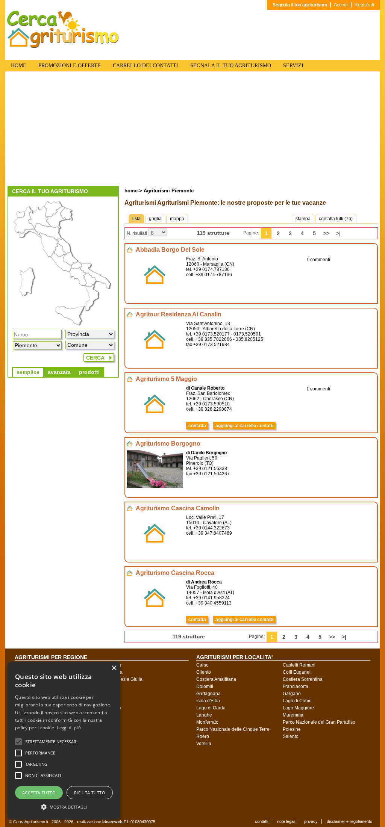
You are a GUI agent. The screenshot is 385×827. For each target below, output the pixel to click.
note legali (286, 821)
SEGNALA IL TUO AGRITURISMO (230, 65)
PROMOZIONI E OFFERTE (69, 65)
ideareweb (112, 821)
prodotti (89, 372)
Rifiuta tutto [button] (89, 792)
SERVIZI (293, 65)
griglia (155, 218)
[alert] (64, 740)
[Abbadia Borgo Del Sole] (155, 292)
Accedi (341, 5)
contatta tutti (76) (336, 218)
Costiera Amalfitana (216, 679)
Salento (291, 736)
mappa (177, 218)
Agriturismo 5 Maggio (166, 379)
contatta (197, 425)
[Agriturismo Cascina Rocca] (155, 615)
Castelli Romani (299, 665)
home (131, 191)
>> (326, 233)
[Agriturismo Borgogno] (155, 486)
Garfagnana (208, 693)
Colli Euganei (297, 672)
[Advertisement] (192, 129)
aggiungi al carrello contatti (244, 425)
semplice (28, 372)
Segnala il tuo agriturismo (300, 5)
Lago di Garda (211, 708)
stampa (303, 218)
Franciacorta (295, 686)
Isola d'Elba (208, 700)
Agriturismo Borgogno (168, 443)
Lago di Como (297, 700)
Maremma (293, 715)
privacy (311, 821)
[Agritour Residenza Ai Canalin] (155, 357)
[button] (51, 741)
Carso (202, 665)
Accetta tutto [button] (39, 792)
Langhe (204, 715)
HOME (18, 65)
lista (136, 218)
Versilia (203, 743)
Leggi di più (69, 727)
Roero (202, 736)
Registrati (364, 5)
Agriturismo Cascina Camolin (178, 508)
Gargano (292, 693)
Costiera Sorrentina (303, 679)
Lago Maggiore (298, 708)
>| (338, 233)
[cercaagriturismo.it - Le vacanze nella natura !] (63, 46)
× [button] (114, 668)
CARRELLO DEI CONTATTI (145, 65)
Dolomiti (204, 686)
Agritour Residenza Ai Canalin (178, 314)
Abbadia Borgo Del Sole (170, 249)
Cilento (203, 672)
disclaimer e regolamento (349, 821)
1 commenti (318, 259)
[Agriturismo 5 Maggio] (155, 421)
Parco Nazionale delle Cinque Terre (233, 729)
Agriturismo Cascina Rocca (175, 573)
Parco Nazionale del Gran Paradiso (319, 722)
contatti (261, 821)
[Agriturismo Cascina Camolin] (155, 550)
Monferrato (207, 722)
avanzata (59, 372)
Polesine (292, 729)
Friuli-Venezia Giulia (121, 679)
